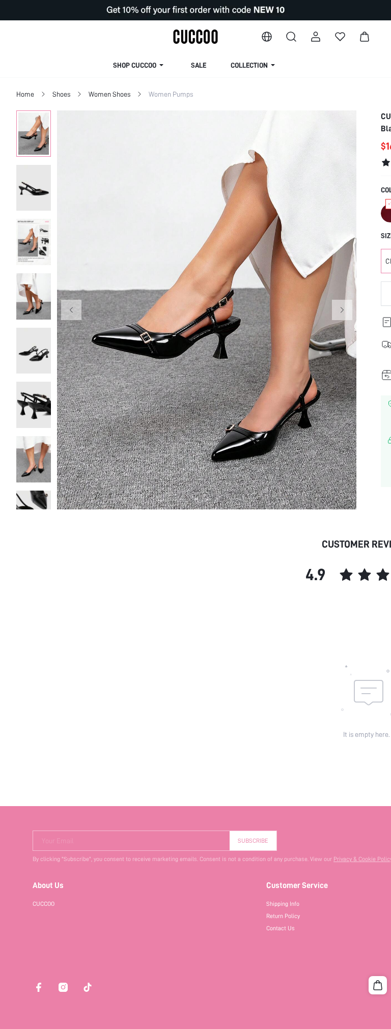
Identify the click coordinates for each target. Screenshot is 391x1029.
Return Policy (283, 916)
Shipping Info (282, 903)
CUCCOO (43, 903)
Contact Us (280, 928)
